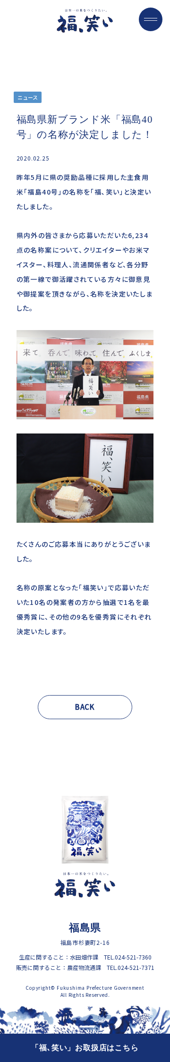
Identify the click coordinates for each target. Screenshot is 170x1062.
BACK (85, 707)
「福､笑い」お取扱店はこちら (84, 1048)
